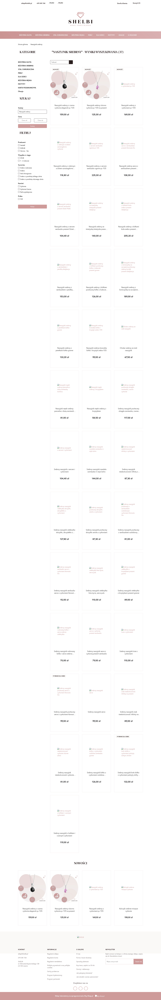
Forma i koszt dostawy (83, 958)
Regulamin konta (52, 958)
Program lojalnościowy (54, 975)
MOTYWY (111, 35)
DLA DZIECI (100, 35)
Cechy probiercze (53, 971)
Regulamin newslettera (54, 961)
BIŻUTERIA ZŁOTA (25, 35)
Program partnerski (53, 979)
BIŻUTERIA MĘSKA (78, 35)
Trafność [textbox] (54, 62)
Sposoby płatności (82, 961)
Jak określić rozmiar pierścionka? (87, 977)
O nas (78, 954)
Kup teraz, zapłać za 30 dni (85, 965)
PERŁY (90, 35)
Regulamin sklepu (52, 954)
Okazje (20, 91)
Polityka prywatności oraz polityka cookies (58, 966)
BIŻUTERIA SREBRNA (42, 35)
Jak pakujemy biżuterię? (84, 973)
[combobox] (61, 62)
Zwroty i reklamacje (82, 969)
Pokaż (32, 207)
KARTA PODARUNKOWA (27, 88)
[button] (21, 950)
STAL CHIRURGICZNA (60, 35)
